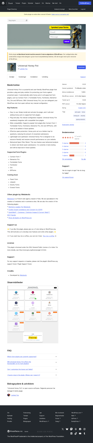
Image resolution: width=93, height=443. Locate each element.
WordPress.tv (44, 421)
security (83, 115)
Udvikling (45, 77)
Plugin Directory (12, 9)
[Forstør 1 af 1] (56, 288)
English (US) (82, 108)
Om (8, 412)
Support (83, 77)
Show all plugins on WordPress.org (20, 218)
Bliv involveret (59, 412)
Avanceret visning (68, 125)
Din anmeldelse (67, 159)
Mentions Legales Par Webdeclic (19, 207)
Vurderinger (22, 77)
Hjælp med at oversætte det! (60, 14)
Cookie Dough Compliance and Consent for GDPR (25, 210)
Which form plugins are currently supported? (22, 357)
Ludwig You (23, 69)
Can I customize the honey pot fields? (20, 369)
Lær (40, 412)
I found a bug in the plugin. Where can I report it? (23, 375)
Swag (57, 421)
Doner (58, 418)
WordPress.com (76, 412)
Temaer (25, 415)
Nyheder (10, 415)
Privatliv (9, 421)
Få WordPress (84, 3)
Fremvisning (27, 412)
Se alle (83, 159)
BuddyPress (75, 421)
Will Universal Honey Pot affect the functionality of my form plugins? (19, 362)
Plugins (25, 418)
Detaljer (11, 77)
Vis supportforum (68, 177)
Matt (73, 415)
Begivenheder (59, 415)
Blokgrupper (27, 421)
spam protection (80, 119)
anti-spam (77, 112)
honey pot (76, 115)
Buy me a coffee (48, 236)
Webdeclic (10, 199)
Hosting (9, 418)
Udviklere (42, 418)
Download (81, 67)
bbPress (74, 418)
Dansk (26, 431)
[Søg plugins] (26, 20)
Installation (34, 77)
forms (83, 112)
